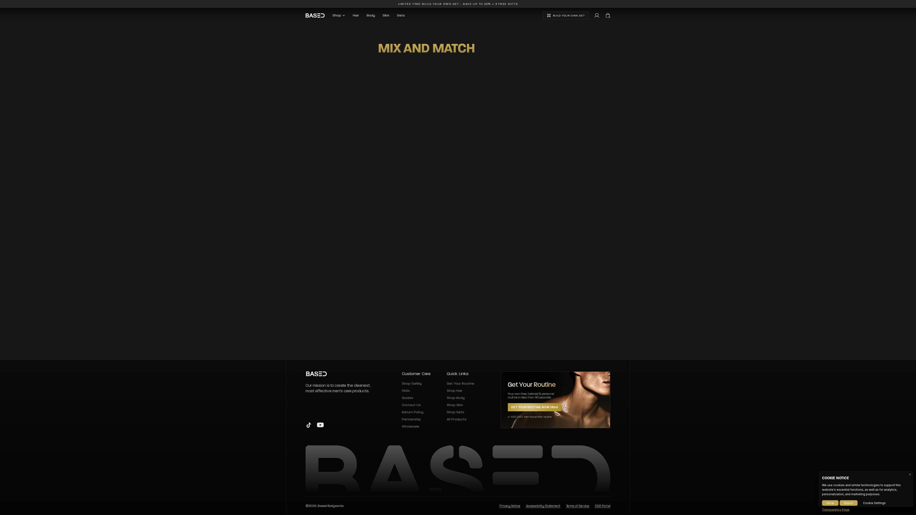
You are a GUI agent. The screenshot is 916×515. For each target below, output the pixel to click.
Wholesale (410, 426)
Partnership (411, 419)
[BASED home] (340, 373)
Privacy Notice (510, 505)
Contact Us (411, 405)
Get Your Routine (460, 383)
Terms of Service (577, 505)
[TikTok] (309, 425)
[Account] (597, 15)
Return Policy (412, 412)
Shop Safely (412, 383)
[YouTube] (320, 424)
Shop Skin (455, 405)
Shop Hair (455, 390)
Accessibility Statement (543, 505)
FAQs (406, 390)
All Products (456, 419)
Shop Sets (455, 412)
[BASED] (315, 15)
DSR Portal (602, 505)
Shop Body (456, 398)
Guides (407, 398)
